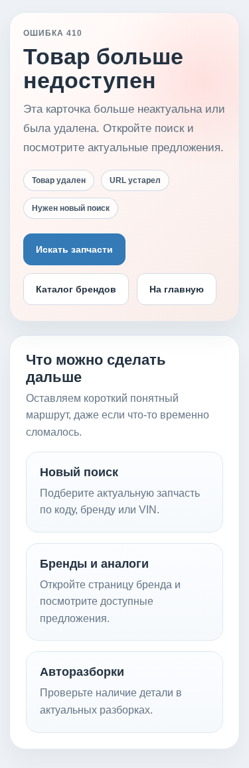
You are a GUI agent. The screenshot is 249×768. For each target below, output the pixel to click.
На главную (176, 289)
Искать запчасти (74, 249)
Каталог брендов (76, 289)
